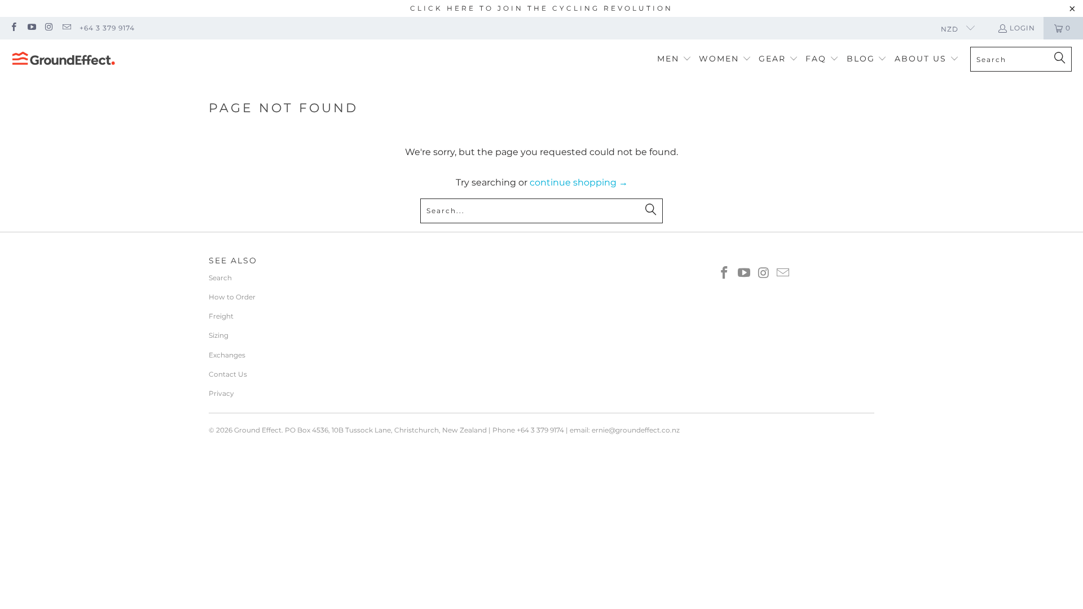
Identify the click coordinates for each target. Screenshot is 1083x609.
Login (1022, 28)
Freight (221, 316)
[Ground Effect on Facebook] (13, 28)
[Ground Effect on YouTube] (31, 28)
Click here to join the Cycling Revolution (541, 8)
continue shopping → (579, 182)
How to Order (232, 297)
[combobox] (1021, 59)
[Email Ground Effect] (66, 28)
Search (220, 277)
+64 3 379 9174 (107, 28)
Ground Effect (257, 430)
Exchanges (227, 355)
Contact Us (228, 374)
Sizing (218, 335)
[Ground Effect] (63, 59)
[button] (674, 59)
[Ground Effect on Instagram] (49, 28)
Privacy (221, 393)
